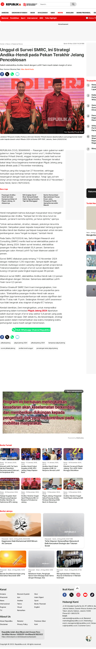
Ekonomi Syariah (19, 13)
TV (1, 610)
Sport (23, 18)
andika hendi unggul (26, 348)
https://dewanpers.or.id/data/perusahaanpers (19, 637)
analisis (69, 13)
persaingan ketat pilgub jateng (47, 348)
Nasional (5, 18)
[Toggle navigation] (2, 4)
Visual (19, 607)
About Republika (6, 621)
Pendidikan (14, 18)
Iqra (18, 597)
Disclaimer (4, 624)
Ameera (3, 594)
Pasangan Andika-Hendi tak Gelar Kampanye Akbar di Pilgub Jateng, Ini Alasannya (9, 199)
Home (2, 44)
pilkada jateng (5, 343)
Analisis (20, 600)
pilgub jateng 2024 (20, 343)
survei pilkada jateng (8, 348)
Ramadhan (21, 610)
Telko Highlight (51, 18)
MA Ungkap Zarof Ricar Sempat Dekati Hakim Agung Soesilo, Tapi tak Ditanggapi (31, 198)
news (60, 13)
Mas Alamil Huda (27, 69)
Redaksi (20, 621)
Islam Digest (39, 597)
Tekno (19, 604)
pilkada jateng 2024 (38, 343)
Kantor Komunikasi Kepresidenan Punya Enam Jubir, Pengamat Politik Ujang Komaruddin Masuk (51, 200)
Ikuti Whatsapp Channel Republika (33, 330)
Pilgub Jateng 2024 (37, 310)
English (37, 607)
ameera (5, 13)
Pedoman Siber (40, 621)
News (8, 44)
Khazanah (3, 597)
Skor (36, 594)
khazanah (43, 13)
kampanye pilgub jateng (56, 343)
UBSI (41, 18)
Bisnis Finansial (84, 13)
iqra (53, 13)
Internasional (32, 18)
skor (32, 13)
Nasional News (17, 44)
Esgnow (3, 607)
